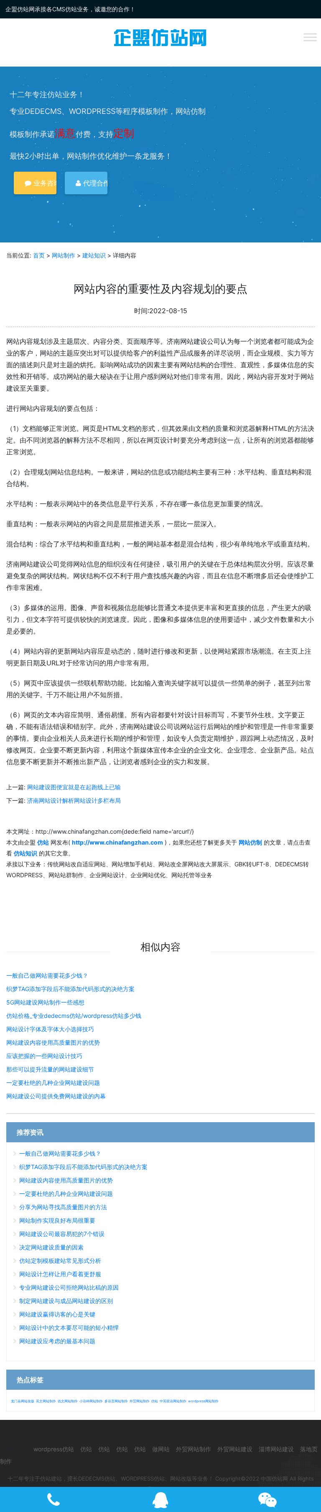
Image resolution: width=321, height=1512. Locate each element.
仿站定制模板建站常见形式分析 (60, 1260)
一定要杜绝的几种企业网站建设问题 (53, 1082)
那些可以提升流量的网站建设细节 (50, 1069)
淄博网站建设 (276, 1449)
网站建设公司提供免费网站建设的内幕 (56, 1096)
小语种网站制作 (91, 1401)
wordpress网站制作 (203, 1401)
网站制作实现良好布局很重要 (57, 1220)
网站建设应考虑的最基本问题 (57, 1341)
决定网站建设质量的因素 (51, 1247)
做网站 (161, 1449)
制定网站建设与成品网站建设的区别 (66, 1300)
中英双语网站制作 (173, 1401)
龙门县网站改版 (22, 1401)
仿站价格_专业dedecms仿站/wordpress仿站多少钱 (73, 1015)
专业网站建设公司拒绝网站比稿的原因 (69, 1287)
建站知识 (94, 255)
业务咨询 (43, 183)
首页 (39, 255)
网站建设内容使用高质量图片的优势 (53, 1042)
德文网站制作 (68, 1401)
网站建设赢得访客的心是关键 (57, 1314)
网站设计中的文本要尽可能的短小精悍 (69, 1327)
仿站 (154, 1401)
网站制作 (63, 255)
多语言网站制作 (116, 1401)
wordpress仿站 (53, 1449)
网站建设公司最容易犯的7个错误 (61, 1233)
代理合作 (94, 183)
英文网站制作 (46, 1401)
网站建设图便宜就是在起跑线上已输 (74, 787)
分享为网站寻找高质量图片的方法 (63, 1207)
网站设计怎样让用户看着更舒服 (60, 1274)
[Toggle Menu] (310, 37)
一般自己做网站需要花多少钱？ (47, 975)
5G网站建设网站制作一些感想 (45, 1002)
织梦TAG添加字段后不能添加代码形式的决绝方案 (70, 988)
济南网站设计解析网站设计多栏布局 (74, 800)
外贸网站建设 (234, 1449)
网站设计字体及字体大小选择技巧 (50, 1029)
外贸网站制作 (140, 1401)
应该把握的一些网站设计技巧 (44, 1055)
